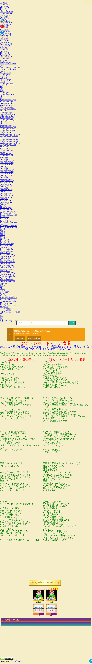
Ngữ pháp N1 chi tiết (7, 281)
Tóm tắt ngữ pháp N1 (7, 280)
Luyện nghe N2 (5, 46)
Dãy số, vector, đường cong (10, 67)
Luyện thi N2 (5, 37)
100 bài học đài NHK (7, 105)
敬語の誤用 (4, 292)
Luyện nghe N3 (5, 35)
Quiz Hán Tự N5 (6, 166)
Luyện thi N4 (5, 15)
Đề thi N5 (3, 96)
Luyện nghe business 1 (8, 129)
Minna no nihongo (6, 102)
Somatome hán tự (6, 179)
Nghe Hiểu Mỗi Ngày (8, 100)
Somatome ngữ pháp (7, 269)
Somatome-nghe (6, 112)
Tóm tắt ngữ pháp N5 (7, 254)
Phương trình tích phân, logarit (8, 70)
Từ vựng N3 (4, 30)
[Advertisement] (19, 564)
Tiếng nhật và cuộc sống (8, 298)
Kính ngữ (3, 283)
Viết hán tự (4, 147)
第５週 (2, 236)
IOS (38, 616)
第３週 (2, 233)
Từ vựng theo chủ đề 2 (8, 305)
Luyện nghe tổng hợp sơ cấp (10, 134)
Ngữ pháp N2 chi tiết (7, 274)
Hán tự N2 (4, 39)
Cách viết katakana (6, 155)
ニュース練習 (5, 308)
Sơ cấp (2, 152)
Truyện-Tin (4, 307)
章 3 (1, 317)
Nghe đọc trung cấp (7, 118)
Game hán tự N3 (6, 33)
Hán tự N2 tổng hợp (7, 193)
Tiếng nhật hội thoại (7, 296)
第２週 (2, 231)
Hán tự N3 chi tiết (6, 182)
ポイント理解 (5, 80)
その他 (2, 82)
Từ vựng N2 (4, 40)
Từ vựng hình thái (6, 245)
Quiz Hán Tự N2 (6, 191)
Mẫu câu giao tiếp (6, 107)
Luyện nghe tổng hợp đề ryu (10, 143)
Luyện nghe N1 (5, 58)
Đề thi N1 (3, 123)
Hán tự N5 (4, 6)
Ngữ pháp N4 (5, 21)
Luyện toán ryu (5, 62)
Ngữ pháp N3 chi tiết (7, 267)
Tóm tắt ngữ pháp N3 (7, 265)
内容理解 (3, 78)
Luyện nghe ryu (5, 75)
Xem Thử (19, 338)
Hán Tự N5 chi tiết (6, 163)
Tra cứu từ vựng (6, 208)
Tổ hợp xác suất (5, 73)
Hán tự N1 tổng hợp (7, 200)
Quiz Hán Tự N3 (6, 186)
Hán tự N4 (4, 17)
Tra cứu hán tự (5, 148)
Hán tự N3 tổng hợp (7, 181)
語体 (2, 287)
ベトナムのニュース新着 (10, 312)
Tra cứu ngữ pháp (6, 249)
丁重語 (2, 290)
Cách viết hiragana (6, 154)
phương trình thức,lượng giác (8, 65)
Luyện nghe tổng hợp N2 (9, 139)
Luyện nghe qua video (8, 145)
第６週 (2, 238)
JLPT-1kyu (4, 60)
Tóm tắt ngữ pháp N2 (7, 272)
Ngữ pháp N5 (5, 10)
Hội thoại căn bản (6, 103)
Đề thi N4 (3, 98)
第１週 (2, 229)
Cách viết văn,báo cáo (8, 301)
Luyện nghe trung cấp (8, 109)
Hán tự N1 (4, 51)
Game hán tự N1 (6, 57)
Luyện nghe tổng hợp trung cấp (9, 137)
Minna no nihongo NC (8, 211)
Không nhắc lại (34, 338)
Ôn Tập (2, 294)
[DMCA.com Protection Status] (7, 659)
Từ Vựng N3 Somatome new (8, 223)
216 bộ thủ (4, 157)
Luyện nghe (4, 93)
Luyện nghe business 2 (8, 130)
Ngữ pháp (3, 247)
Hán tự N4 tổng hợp (7, 170)
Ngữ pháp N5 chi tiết (7, 256)
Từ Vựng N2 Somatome (8, 226)
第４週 (2, 235)
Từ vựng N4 (4, 19)
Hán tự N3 (4, 177)
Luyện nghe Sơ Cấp (7, 94)
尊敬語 (2, 285)
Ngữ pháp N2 (5, 42)
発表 (2, 89)
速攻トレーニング (7, 76)
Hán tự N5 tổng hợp (7, 161)
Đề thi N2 (3, 121)
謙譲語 (2, 289)
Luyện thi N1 (5, 49)
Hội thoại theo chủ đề (7, 116)
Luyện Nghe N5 (6, 13)
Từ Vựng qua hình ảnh (8, 213)
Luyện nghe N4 (5, 24)
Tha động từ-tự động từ (8, 215)
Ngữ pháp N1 (5, 55)
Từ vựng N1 (4, 53)
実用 (2, 91)
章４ (2, 319)
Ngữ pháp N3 (5, 31)
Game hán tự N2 (6, 44)
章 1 (1, 314)
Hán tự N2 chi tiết (6, 195)
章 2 (1, 316)
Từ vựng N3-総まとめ (8, 227)
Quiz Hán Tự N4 (6, 175)
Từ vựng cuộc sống (7, 244)
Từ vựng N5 (4, 8)
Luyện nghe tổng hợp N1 (9, 141)
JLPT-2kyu (4, 48)
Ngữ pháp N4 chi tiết (7, 262)
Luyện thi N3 (5, 26)
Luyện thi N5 (5, 4)
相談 (2, 87)
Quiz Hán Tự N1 (6, 204)
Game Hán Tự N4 (6, 22)
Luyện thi (3, 3)
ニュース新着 (5, 310)
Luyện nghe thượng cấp (8, 120)
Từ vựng (3, 206)
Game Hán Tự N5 (6, 12)
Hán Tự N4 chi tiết (6, 172)
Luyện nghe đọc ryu (7, 84)
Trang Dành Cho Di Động (45, 582)
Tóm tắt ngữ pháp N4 (7, 260)
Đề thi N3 (3, 111)
